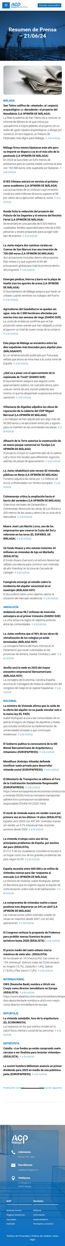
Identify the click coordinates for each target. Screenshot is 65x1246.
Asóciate (10, 1224)
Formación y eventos (43, 1224)
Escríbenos (25, 1164)
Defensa (37, 1210)
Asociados (11, 1219)
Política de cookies (41, 1236)
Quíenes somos (13, 1210)
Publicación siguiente (50, 1088)
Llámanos (24, 1151)
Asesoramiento (40, 1219)
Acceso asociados (49, 5)
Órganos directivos (15, 1215)
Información (39, 1215)
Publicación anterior (13, 1088)
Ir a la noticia (53, 461)
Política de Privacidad (18, 1236)
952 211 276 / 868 (26, 1157)
